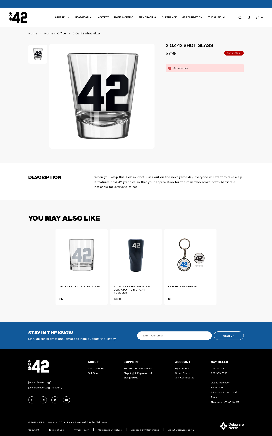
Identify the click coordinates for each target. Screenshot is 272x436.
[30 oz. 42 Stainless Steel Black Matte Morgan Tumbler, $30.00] (136, 255)
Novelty (103, 17)
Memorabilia (147, 17)
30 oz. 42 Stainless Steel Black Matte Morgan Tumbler (132, 289)
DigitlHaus (101, 422)
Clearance (169, 17)
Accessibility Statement (145, 430)
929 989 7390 (219, 373)
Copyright (33, 430)
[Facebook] (31, 399)
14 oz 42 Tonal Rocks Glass (79, 286)
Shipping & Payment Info (138, 373)
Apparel (61, 17)
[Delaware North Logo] (231, 425)
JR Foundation (192, 17)
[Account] (248, 17)
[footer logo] (58, 366)
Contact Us (217, 368)
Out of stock (81, 274)
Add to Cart (137, 274)
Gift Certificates (184, 377)
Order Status (183, 373)
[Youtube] (66, 399)
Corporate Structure (110, 430)
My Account (182, 368)
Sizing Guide (131, 377)
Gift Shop (93, 373)
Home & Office (123, 17)
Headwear (82, 17)
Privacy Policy (81, 430)
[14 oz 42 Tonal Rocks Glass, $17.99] (81, 255)
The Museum (216, 17)
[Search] (240, 17)
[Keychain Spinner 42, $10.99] (190, 255)
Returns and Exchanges (138, 368)
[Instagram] (43, 399)
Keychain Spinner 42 (183, 286)
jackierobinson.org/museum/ (45, 387)
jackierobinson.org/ (39, 382)
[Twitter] (54, 399)
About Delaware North (181, 430)
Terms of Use (56, 430)
